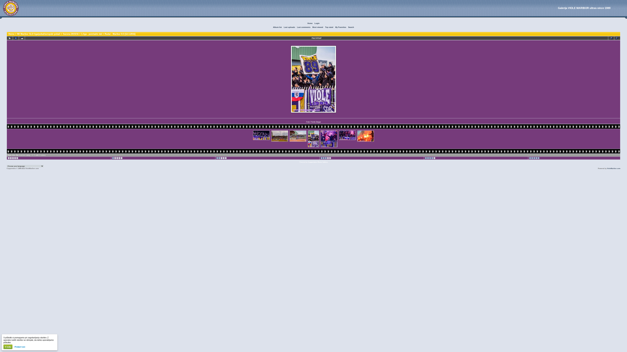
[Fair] (221, 159)
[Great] (534, 159)
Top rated (329, 27)
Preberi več (20, 346)
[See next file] (617, 38)
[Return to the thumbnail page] (10, 38)
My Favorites (340, 27)
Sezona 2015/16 (71, 34)
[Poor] (117, 159)
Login (317, 23)
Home (310, 23)
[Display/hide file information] (16, 38)
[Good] (326, 159)
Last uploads (289, 27)
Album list (277, 27)
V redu (8, 346)
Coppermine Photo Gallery (318, 162)
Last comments (303, 27)
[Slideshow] (22, 38)
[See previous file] (611, 38)
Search (351, 27)
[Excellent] (430, 159)
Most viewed (317, 27)
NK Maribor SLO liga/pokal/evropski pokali (38, 34)
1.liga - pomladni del (91, 34)
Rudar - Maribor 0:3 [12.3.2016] (120, 34)
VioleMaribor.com (613, 168)
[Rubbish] (13, 159)
